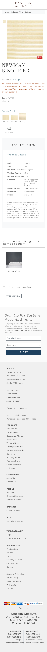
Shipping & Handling (16, 574)
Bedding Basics (13, 457)
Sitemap (10, 588)
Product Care (12, 549)
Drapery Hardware (15, 447)
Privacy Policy (17, 330)
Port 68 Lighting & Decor (18, 415)
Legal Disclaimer (14, 581)
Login (9, 535)
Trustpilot (23, 608)
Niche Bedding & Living (17, 379)
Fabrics (28, 12)
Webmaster (12, 585)
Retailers (10, 492)
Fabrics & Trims (17, 12)
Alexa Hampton (13, 401)
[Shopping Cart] (43, 4)
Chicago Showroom (15, 496)
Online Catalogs (14, 510)
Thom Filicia (12, 394)
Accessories (12, 439)
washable (9, 133)
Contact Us (11, 482)
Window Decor (13, 443)
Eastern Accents (14, 372)
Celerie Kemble (13, 397)
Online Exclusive (14, 465)
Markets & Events (14, 500)
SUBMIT (24, 352)
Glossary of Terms (14, 560)
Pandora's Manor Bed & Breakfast (21, 419)
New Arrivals (12, 429)
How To (10, 553)
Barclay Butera (13, 390)
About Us (11, 478)
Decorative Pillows (15, 436)
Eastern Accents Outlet (17, 408)
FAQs (9, 556)
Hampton (18, 79)
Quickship (11, 468)
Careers (10, 567)
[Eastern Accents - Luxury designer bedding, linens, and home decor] (23, 4)
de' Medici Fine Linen (16, 376)
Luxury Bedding (13, 432)
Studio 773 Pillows (15, 383)
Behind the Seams (15, 521)
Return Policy (12, 578)
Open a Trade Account (16, 538)
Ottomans (11, 454)
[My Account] (41, 4)
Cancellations (12, 563)
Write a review (13, 296)
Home (6, 12)
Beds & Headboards (15, 450)
